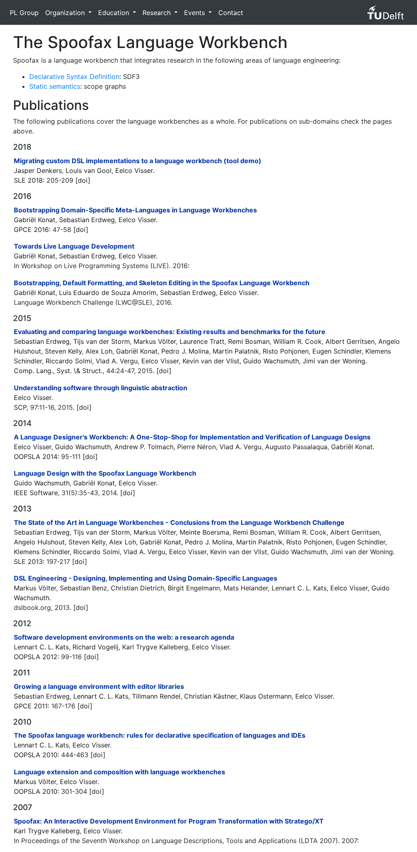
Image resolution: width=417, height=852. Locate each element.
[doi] (82, 180)
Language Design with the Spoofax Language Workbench (105, 473)
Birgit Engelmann (194, 588)
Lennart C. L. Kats (299, 588)
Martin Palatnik (236, 351)
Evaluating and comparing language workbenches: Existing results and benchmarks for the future (169, 332)
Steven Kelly (63, 351)
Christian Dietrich (137, 588)
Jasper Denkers (38, 170)
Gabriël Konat (34, 220)
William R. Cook (297, 341)
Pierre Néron (196, 447)
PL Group (24, 13)
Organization (66, 13)
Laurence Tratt (202, 341)
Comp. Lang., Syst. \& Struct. (58, 371)
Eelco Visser (134, 170)
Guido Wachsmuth (271, 361)
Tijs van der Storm (101, 341)
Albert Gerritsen (350, 341)
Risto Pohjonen (286, 351)
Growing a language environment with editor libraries (99, 686)
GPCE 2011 (31, 706)
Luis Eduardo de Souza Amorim (107, 292)
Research (158, 13)
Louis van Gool (89, 170)
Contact (230, 13)
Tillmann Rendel (156, 696)
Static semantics (54, 86)
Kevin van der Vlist (210, 361)
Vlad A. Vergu (117, 361)
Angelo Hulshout (39, 542)
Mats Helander (246, 588)
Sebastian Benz (83, 588)
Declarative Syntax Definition (74, 76)
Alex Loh (99, 351)
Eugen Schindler (337, 351)
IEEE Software (36, 493)
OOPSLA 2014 (35, 456)
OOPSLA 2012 (35, 657)
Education (114, 13)
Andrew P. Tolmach (143, 447)
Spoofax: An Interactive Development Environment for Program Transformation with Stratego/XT (169, 821)
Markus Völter (155, 341)
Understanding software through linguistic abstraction (100, 388)
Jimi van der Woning (334, 361)
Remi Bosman (249, 341)
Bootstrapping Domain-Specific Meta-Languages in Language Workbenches (135, 210)
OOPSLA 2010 (35, 755)
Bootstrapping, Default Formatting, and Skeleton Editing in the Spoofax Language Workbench (161, 283)
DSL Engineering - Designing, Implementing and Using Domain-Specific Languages (145, 578)
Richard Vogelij (95, 647)
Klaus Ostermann (266, 696)
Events (195, 13)
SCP (20, 407)
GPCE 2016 (31, 229)
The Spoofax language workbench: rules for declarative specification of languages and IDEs (159, 735)
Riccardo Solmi (69, 361)
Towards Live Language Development (74, 246)
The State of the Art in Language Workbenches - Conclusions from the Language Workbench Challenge (179, 522)
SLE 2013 (28, 561)
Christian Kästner (210, 696)
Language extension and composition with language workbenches (119, 772)
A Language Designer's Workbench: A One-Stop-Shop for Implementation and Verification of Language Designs (192, 437)
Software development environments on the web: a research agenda (124, 637)
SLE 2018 (28, 180)
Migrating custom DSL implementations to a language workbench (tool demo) (137, 161)
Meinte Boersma (204, 532)
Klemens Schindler (42, 552)
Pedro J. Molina (185, 351)
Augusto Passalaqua (296, 447)
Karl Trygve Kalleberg (155, 647)
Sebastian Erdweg (87, 220)
